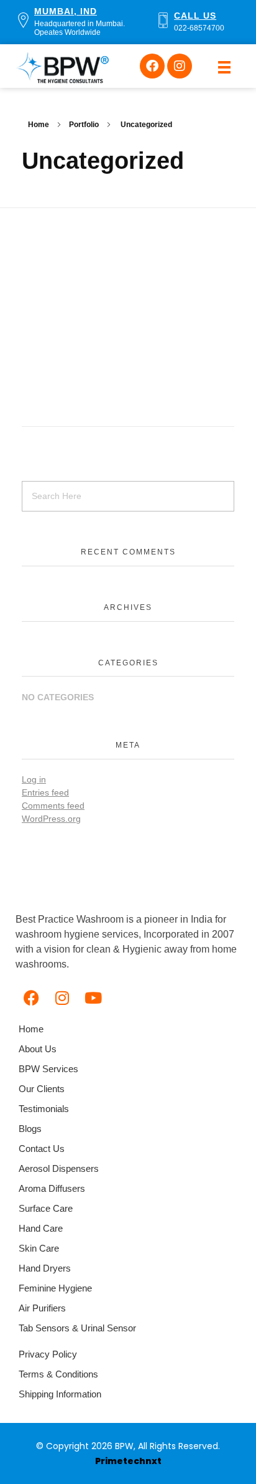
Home (38, 124)
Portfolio (84, 124)
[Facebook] (152, 66)
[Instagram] (179, 66)
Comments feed (53, 806)
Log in (34, 779)
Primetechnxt (128, 1461)
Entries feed (45, 792)
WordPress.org (51, 819)
